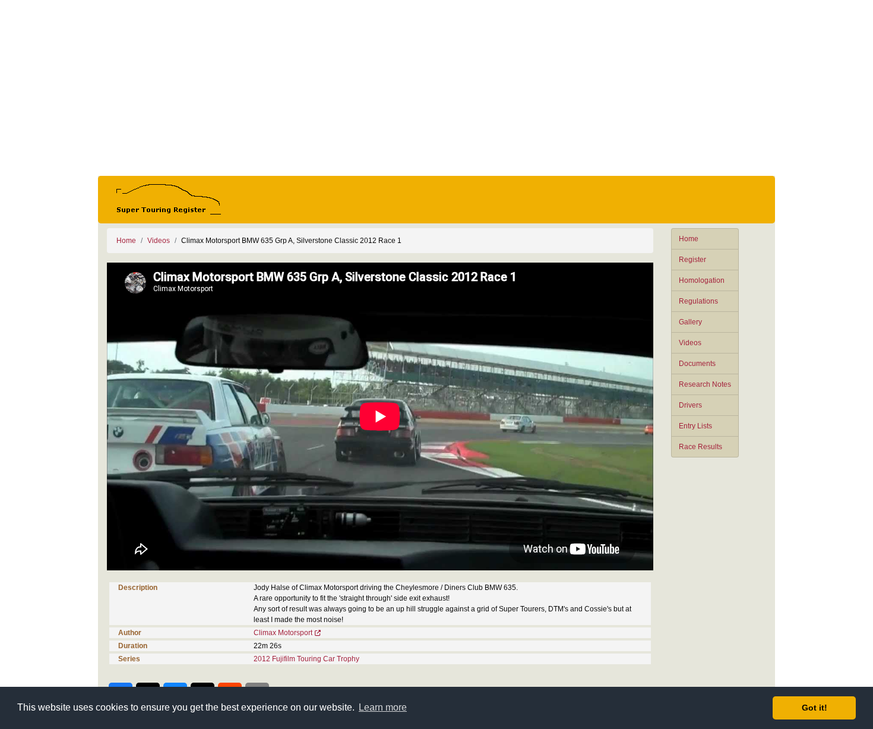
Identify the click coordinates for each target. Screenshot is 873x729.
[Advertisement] (436, 88)
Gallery (690, 322)
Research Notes (705, 384)
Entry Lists (695, 426)
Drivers (690, 405)
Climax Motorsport (283, 633)
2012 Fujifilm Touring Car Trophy (306, 659)
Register (692, 259)
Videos (690, 343)
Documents (697, 363)
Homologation (702, 280)
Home (688, 239)
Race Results (700, 447)
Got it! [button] (814, 707)
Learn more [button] (383, 707)
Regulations (698, 301)
